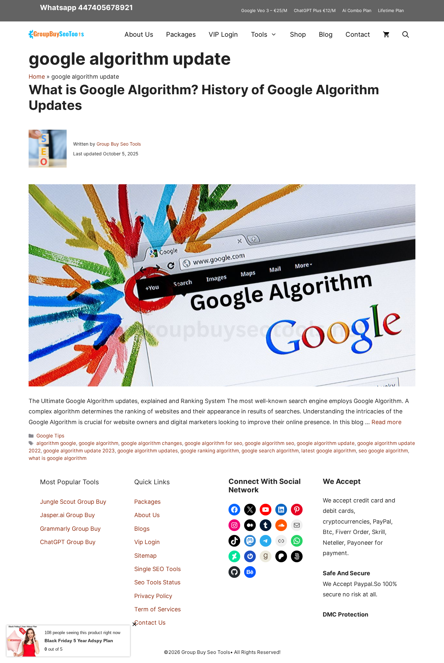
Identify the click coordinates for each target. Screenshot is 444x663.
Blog (326, 34)
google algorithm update (326, 443)
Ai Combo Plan (357, 10)
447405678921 (105, 7)
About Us (138, 34)
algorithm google (56, 443)
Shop (298, 34)
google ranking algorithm (209, 451)
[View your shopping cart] (386, 34)
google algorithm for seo (213, 443)
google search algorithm (270, 451)
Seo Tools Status (157, 582)
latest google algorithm (328, 451)
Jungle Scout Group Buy (73, 501)
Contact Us (149, 622)
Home (37, 76)
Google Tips (50, 436)
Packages (181, 34)
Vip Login (147, 542)
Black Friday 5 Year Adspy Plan (79, 640)
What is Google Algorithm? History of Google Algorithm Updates (204, 97)
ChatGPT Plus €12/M (315, 10)
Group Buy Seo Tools (119, 144)
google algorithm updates (147, 451)
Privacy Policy (153, 595)
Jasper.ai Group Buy (67, 515)
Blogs (142, 528)
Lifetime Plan (391, 10)
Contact (358, 34)
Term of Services (157, 609)
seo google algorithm (383, 451)
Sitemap (145, 555)
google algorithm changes (151, 443)
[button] (405, 34)
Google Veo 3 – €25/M (264, 10)
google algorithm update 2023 (79, 451)
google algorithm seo (269, 443)
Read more (386, 422)
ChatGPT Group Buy (68, 542)
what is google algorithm (57, 458)
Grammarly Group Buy (70, 528)
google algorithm (98, 443)
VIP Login (223, 34)
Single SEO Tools (157, 569)
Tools (259, 34)
